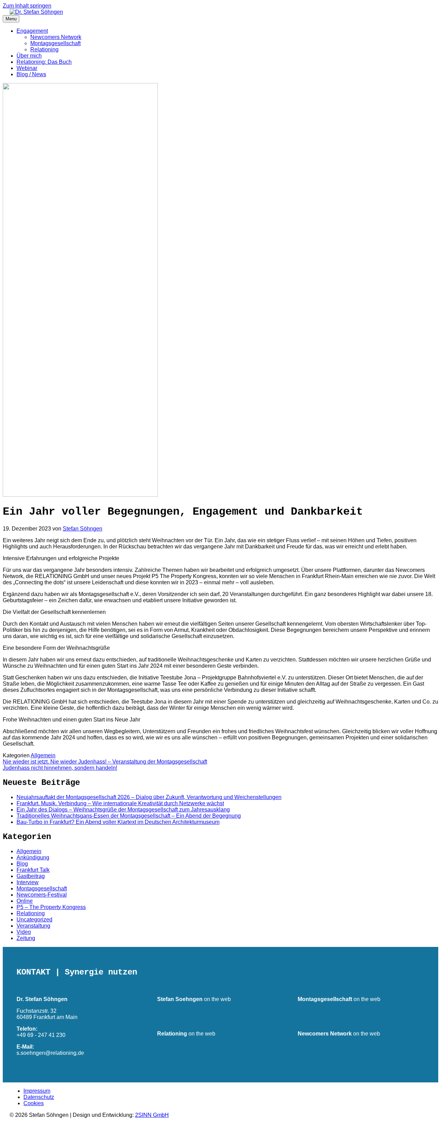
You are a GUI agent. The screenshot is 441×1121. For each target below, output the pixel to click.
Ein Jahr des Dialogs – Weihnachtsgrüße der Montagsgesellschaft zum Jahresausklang (123, 809)
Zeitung (26, 938)
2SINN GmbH (152, 1115)
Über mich (29, 56)
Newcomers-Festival (42, 895)
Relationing (44, 49)
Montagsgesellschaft (55, 43)
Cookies (33, 1103)
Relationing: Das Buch (44, 62)
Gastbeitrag (31, 876)
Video (24, 932)
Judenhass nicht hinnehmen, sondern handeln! (60, 768)
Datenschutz (38, 1097)
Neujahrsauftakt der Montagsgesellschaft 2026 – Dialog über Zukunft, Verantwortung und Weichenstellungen (149, 797)
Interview (28, 882)
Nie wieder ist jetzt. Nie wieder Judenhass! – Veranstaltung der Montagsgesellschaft (105, 762)
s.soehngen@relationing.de (50, 1053)
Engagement (32, 31)
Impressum (36, 1091)
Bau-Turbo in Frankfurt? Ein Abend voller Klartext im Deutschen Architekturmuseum (118, 822)
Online (25, 901)
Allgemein (43, 755)
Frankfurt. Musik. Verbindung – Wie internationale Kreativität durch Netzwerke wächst (120, 803)
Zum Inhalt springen (27, 6)
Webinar (27, 68)
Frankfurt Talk (33, 870)
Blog (22, 864)
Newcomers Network (55, 37)
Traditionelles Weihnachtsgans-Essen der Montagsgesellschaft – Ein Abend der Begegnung (129, 816)
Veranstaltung (33, 926)
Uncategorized (34, 919)
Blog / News (31, 74)
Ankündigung (33, 857)
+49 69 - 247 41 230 (41, 1035)
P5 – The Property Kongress (51, 907)
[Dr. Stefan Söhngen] (33, 12)
